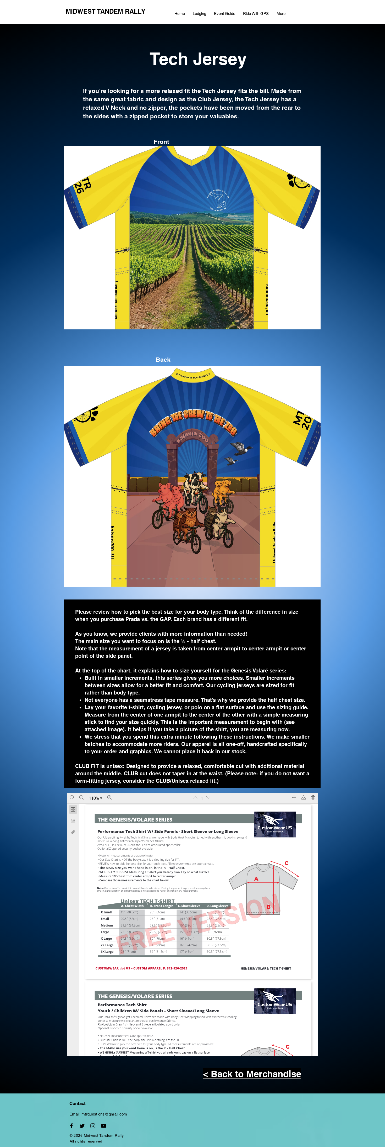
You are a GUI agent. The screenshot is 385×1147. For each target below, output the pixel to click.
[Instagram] (93, 1126)
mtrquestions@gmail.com (104, 1114)
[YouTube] (103, 1126)
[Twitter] (82, 1126)
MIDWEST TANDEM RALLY (105, 11)
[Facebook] (71, 1126)
